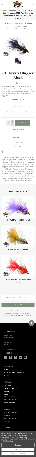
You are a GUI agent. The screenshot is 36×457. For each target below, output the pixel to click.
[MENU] (3, 4)
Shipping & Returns (11, 388)
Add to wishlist (18, 129)
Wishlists (7, 415)
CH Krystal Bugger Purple (18, 220)
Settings (18, 445)
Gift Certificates (10, 399)
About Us (7, 385)
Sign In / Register (10, 412)
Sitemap (7, 421)
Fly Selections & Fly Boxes (14, 373)
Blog (6, 394)
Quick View (18, 207)
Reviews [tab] (18, 147)
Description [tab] (18, 137)
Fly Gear (7, 375)
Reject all (18, 449)
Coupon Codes (9, 402)
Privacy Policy (9, 397)
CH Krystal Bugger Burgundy (18, 279)
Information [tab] (18, 142)
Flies (6, 370)
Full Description (18, 99)
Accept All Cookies (18, 454)
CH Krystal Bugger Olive (18, 249)
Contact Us (8, 391)
